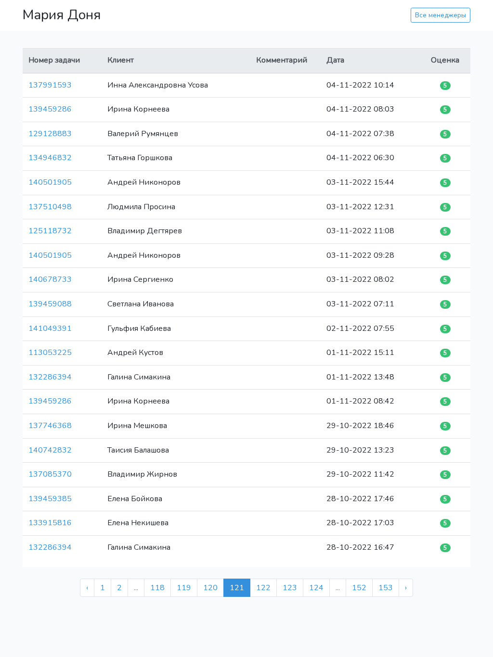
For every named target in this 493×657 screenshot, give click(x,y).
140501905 (50, 182)
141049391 (50, 328)
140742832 (50, 450)
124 (316, 587)
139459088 (50, 304)
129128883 (50, 133)
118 (157, 587)
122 (263, 587)
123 (290, 587)
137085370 (50, 474)
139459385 (50, 498)
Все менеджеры (440, 15)
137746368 (50, 425)
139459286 (50, 109)
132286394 (50, 377)
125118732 (50, 231)
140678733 (50, 279)
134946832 (50, 157)
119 (184, 587)
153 (385, 587)
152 (359, 587)
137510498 (50, 207)
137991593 (50, 85)
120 (210, 587)
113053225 (50, 352)
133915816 (50, 523)
